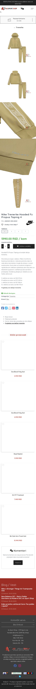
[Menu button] (32, 8)
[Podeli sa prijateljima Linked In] (17, 308)
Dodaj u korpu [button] (24, 246)
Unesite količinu (6, 242)
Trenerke (12, 296)
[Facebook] (15, 666)
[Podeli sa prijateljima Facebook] (2, 308)
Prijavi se (18, 562)
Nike (7, 299)
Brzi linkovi (18, 624)
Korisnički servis (18, 620)
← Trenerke (18, 27)
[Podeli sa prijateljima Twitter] (6, 308)
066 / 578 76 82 (18, 638)
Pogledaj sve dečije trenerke (11, 288)
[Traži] (1, 12)
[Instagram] (19, 666)
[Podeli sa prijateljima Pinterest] (13, 308)
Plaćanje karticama (19, 18)
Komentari (19, 550)
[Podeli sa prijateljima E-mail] (9, 308)
